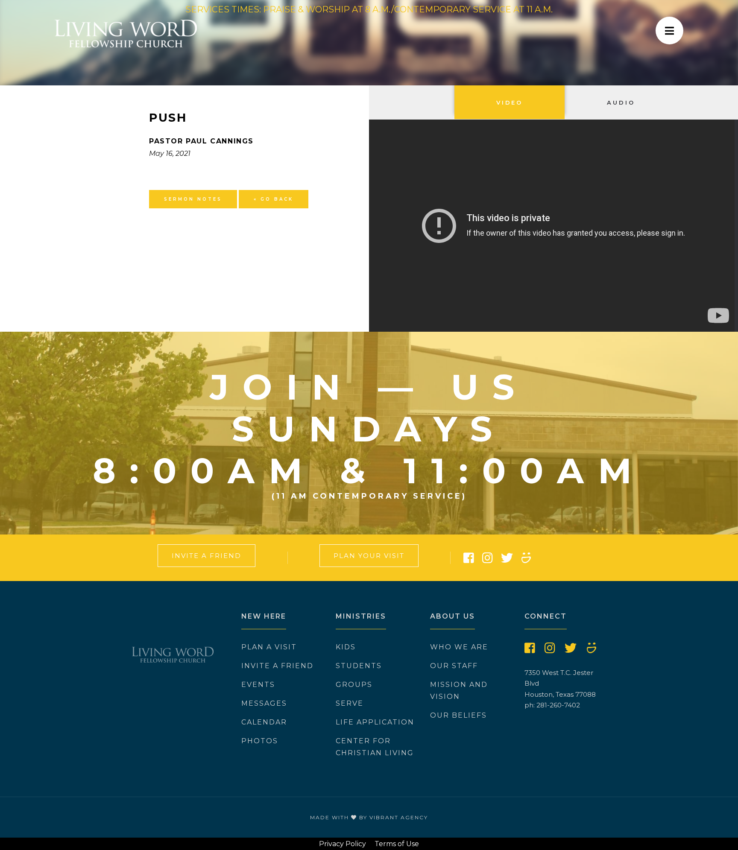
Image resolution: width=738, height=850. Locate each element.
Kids (346, 647)
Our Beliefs (458, 715)
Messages (264, 703)
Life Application (375, 722)
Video (509, 102)
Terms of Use (397, 844)
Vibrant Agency (398, 817)
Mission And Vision (459, 691)
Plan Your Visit (369, 556)
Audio (621, 102)
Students (359, 666)
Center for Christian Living (375, 747)
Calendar (264, 722)
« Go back (273, 199)
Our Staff (454, 666)
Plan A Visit (269, 647)
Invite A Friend (206, 556)
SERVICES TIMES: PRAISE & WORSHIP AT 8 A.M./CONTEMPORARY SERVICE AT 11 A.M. (369, 9)
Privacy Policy (342, 844)
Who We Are (459, 647)
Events (258, 685)
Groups (354, 685)
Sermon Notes (193, 199)
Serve (349, 703)
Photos (259, 741)
